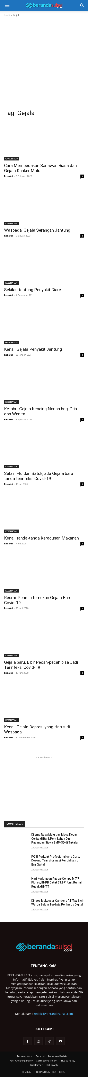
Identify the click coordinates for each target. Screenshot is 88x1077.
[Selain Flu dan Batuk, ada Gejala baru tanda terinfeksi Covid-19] (44, 448)
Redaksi (8, 176)
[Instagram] (38, 1041)
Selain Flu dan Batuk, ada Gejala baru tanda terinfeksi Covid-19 (38, 476)
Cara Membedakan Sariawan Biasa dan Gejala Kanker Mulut (40, 168)
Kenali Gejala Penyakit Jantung (33, 349)
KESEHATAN (11, 223)
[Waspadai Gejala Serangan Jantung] (44, 205)
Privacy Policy (67, 1060)
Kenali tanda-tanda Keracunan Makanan (41, 538)
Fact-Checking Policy (21, 1060)
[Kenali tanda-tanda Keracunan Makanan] (44, 513)
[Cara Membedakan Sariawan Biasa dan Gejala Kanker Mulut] (44, 140)
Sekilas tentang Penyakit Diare (32, 289)
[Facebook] (27, 1041)
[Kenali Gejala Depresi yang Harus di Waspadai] (44, 702)
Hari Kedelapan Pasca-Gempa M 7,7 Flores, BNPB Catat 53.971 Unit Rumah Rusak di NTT (56, 882)
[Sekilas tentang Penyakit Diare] (44, 265)
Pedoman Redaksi (58, 1056)
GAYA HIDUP (11, 158)
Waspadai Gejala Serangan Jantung (37, 230)
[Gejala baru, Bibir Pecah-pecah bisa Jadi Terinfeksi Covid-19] (44, 637)
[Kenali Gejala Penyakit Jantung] (44, 324)
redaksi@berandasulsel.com (53, 1014)
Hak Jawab (52, 1065)
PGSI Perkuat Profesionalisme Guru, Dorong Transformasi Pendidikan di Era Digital (55, 860)
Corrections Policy (46, 1060)
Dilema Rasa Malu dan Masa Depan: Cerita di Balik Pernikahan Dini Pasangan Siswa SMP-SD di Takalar (55, 838)
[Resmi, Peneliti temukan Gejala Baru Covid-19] (44, 573)
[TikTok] (49, 1041)
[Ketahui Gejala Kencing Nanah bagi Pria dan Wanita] (44, 384)
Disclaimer (36, 1065)
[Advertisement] (44, 63)
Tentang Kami (25, 1056)
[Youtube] (60, 1041)
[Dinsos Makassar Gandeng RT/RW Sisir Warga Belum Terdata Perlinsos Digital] (16, 907)
